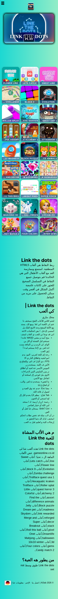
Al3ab (41, 6)
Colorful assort (11, 132)
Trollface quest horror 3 (48, 132)
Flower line (11, 76)
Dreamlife (48, 208)
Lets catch (30, 76)
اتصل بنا (35, 582)
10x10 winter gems (48, 226)
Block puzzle (30, 151)
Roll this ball (11, 189)
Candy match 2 (11, 226)
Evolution (48, 94)
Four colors (30, 226)
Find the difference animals (48, 151)
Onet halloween (30, 208)
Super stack (48, 189)
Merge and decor (11, 170)
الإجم (27, 582)
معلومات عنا (18, 582)
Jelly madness (11, 151)
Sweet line (48, 76)
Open (4, 3)
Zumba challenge (11, 94)
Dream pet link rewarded (48, 170)
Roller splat (11, 113)
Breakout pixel (30, 189)
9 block (30, 94)
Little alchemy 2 (30, 132)
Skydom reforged (30, 170)
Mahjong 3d (11, 208)
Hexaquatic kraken (30, 113)
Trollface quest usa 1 (48, 113)
